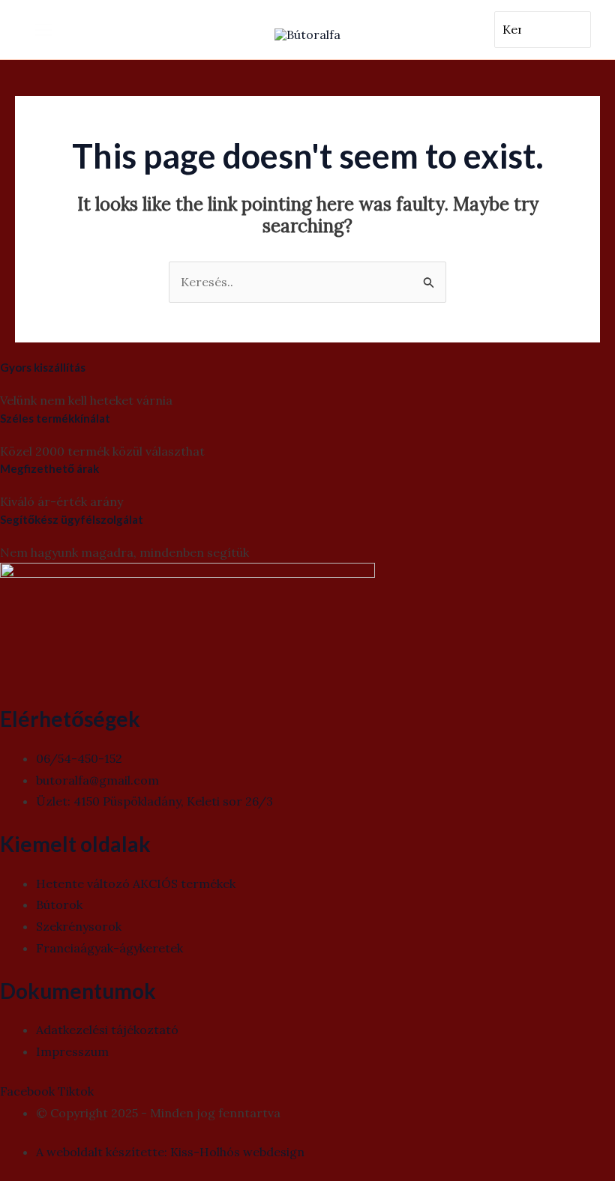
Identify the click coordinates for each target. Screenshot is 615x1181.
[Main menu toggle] (43, 29)
